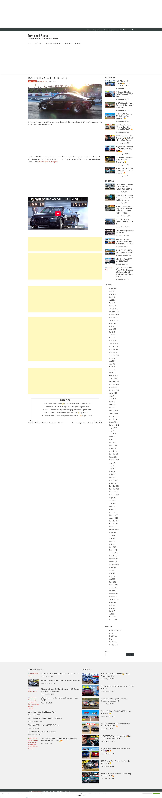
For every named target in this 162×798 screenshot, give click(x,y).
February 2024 (113, 375)
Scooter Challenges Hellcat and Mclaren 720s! (125, 231)
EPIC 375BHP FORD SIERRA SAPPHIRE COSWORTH (45, 718)
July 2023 (112, 396)
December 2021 (113, 451)
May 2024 (112, 367)
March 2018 (112, 582)
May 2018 (112, 576)
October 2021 (113, 457)
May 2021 (112, 471)
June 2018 (112, 573)
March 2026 (112, 303)
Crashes (132, 29)
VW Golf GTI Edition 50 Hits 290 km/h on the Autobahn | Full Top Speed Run (125, 198)
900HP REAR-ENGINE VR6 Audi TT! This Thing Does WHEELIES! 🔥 (124, 170)
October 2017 (113, 596)
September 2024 (114, 355)
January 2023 (113, 413)
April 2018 (112, 579)
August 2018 (112, 567)
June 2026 (112, 294)
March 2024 (112, 373)
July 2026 (112, 291)
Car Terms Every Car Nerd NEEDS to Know (42, 712)
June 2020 (112, 503)
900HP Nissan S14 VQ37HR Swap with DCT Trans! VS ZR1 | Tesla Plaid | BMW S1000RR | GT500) (124, 209)
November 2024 (113, 349)
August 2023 (113, 393)
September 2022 (114, 425)
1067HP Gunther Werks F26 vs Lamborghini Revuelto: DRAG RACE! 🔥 (62, 416)
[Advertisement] (81, 14)
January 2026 (113, 309)
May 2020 (112, 506)
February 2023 (113, 410)
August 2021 (112, 463)
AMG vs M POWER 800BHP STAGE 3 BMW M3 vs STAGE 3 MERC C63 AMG (124, 187)
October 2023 (113, 387)
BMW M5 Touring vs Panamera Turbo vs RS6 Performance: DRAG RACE (124, 241)
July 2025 (112, 326)
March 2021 (112, 477)
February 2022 (113, 445)
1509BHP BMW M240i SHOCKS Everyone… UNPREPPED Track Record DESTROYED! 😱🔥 (59, 739)
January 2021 (113, 483)
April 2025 (112, 335)
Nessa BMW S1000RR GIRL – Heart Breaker (42, 732)
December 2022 (114, 416)
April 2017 (112, 614)
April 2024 (112, 370)
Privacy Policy (81, 795)
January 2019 (113, 553)
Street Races (123, 29)
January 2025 (113, 344)
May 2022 (112, 437)
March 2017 (112, 617)
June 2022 (112, 434)
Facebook (41, 162)
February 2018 (113, 585)
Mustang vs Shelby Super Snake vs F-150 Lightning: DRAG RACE (46, 423)
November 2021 (113, 454)
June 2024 (112, 364)
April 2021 (112, 474)
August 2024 (113, 358)
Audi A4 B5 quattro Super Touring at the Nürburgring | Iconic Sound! (62, 410)
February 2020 (113, 515)
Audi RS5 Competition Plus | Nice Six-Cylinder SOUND (87, 423)
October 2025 (113, 317)
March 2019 (112, 547)
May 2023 (112, 402)
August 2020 (113, 498)
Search (107, 652)
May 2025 (112, 332)
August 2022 (113, 428)
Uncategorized (113, 645)
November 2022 (114, 419)
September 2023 (114, 390)
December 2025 (114, 312)
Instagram (54, 162)
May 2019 (112, 541)
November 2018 (113, 559)
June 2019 (112, 538)
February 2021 (113, 480)
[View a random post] (131, 43)
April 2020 (112, 509)
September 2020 (114, 495)
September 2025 (114, 320)
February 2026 (113, 306)
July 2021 (112, 466)
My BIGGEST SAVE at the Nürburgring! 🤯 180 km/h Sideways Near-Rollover (124, 138)
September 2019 (114, 530)
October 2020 (113, 492)
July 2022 (112, 431)
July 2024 (112, 361)
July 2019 (112, 535)
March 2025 (112, 338)
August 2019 (112, 532)
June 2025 (112, 329)
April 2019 (112, 544)
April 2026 (112, 300)
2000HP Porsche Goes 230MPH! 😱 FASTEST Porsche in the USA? (62, 404)
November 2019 (113, 524)
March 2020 (112, 512)
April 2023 (112, 405)
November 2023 (114, 384)
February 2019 (113, 550)
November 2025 (114, 314)
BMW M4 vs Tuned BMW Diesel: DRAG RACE (124, 260)
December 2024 (113, 346)
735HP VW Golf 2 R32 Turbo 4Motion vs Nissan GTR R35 (59, 674)
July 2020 (112, 500)
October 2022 (113, 422)
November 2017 (113, 594)
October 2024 (113, 352)
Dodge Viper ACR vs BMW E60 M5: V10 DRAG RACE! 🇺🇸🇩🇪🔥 (124, 149)
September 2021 (114, 460)
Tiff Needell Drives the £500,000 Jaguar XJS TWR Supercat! (62, 407)
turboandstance (42, 81)
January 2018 (113, 588)
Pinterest (47, 162)
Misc (88, 29)
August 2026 (113, 288)
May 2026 (112, 297)
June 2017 (112, 608)
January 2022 (113, 448)
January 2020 (113, 518)
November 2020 (114, 489)
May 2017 (112, 611)
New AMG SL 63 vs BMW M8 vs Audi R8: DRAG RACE (125, 251)
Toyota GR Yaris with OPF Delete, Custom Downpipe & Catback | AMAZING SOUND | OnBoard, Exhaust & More (124, 272)
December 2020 (114, 486)
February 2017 (113, 620)
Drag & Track (96, 29)
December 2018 (113, 556)
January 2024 (113, 378)
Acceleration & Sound (109, 29)
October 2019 (113, 527)
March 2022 (112, 442)
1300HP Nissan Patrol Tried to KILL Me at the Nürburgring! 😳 (124, 160)
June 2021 (112, 469)
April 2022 (112, 439)
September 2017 (114, 599)
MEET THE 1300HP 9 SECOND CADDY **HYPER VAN (124, 222)
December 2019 (113, 521)
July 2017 (112, 605)
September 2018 (114, 564)
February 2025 (113, 341)
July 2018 (112, 570)
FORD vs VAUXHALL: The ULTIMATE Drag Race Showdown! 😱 (62, 413)
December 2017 (113, 591)
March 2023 (112, 407)
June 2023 (112, 399)
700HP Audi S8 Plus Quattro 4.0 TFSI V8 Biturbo (44, 725)
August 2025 (113, 323)
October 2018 (113, 562)
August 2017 (112, 602)
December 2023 (114, 381)
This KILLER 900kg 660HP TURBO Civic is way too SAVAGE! (60, 680)
